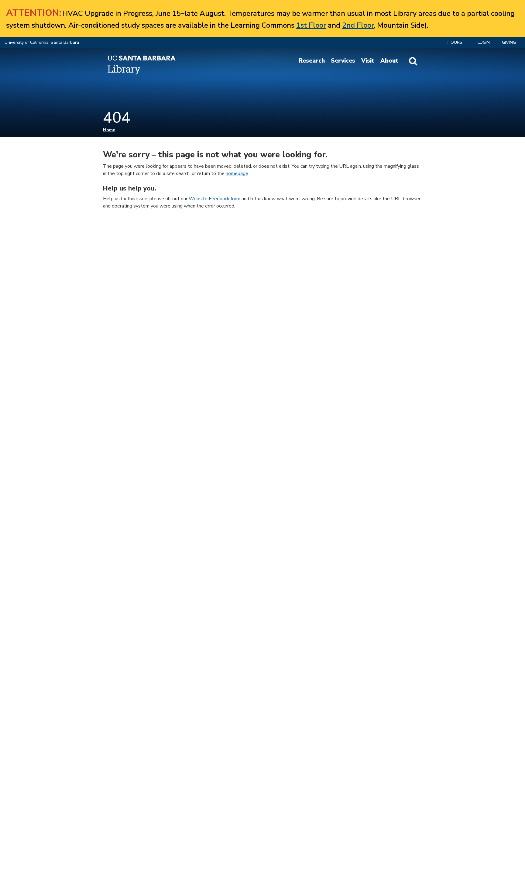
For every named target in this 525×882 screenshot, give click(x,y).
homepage (237, 173)
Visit (367, 61)
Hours (455, 42)
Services (343, 61)
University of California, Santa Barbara (42, 42)
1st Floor (311, 25)
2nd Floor (358, 25)
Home (109, 130)
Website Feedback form (214, 198)
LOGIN (484, 42)
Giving (509, 42)
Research (312, 61)
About (389, 61)
